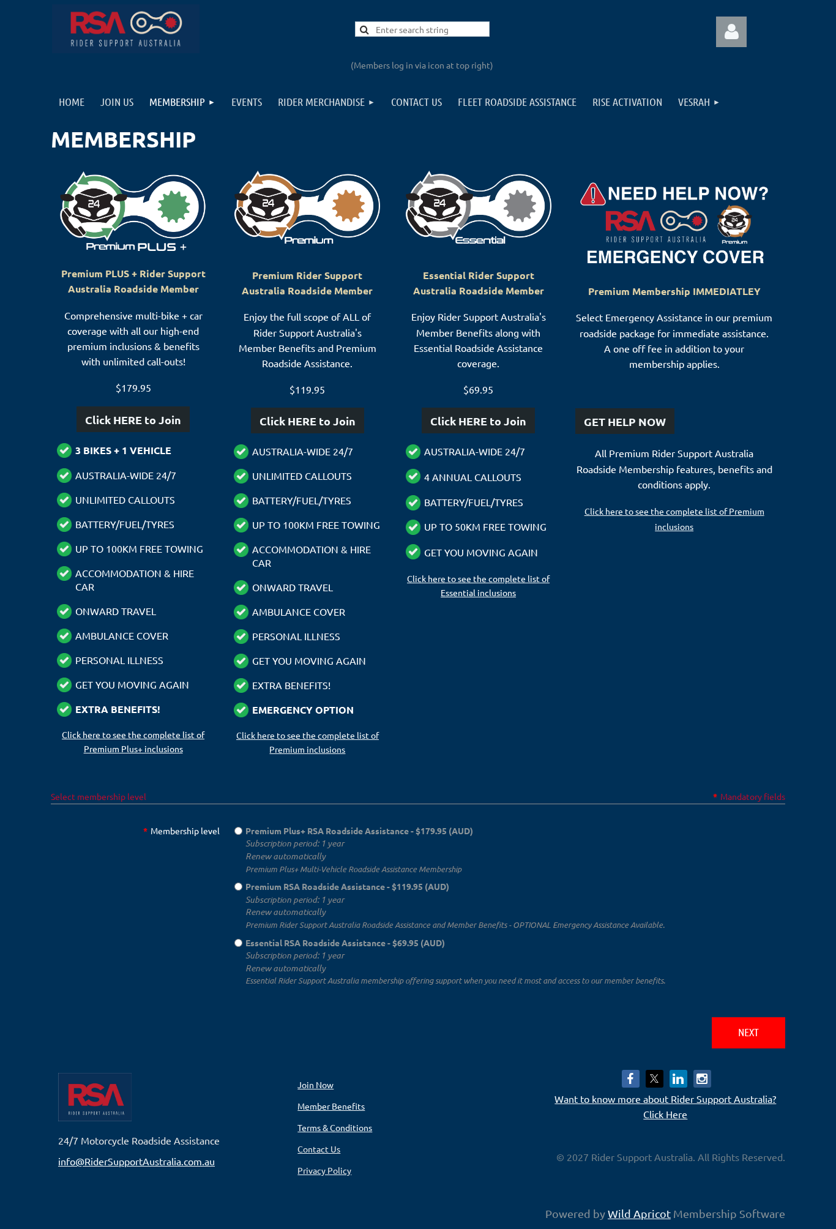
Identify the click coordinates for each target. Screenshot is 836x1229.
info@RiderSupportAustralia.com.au (136, 1161)
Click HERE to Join (133, 420)
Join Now (315, 1084)
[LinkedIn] (678, 1079)
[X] (654, 1079)
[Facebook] (631, 1079)
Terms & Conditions (334, 1127)
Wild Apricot (639, 1213)
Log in (731, 32)
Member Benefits (331, 1105)
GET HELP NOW (625, 421)
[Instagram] (702, 1079)
